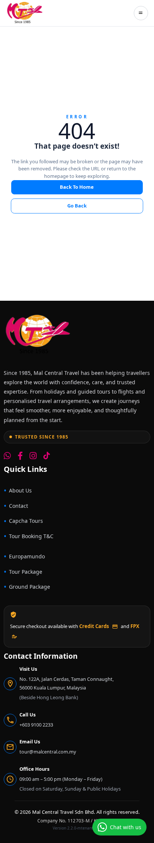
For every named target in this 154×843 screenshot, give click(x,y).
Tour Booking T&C (31, 536)
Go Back (77, 205)
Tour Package (25, 571)
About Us (20, 490)
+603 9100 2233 (36, 724)
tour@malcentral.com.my (47, 751)
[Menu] (141, 13)
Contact (18, 505)
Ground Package (29, 586)
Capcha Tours (26, 520)
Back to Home (77, 187)
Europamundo (27, 556)
